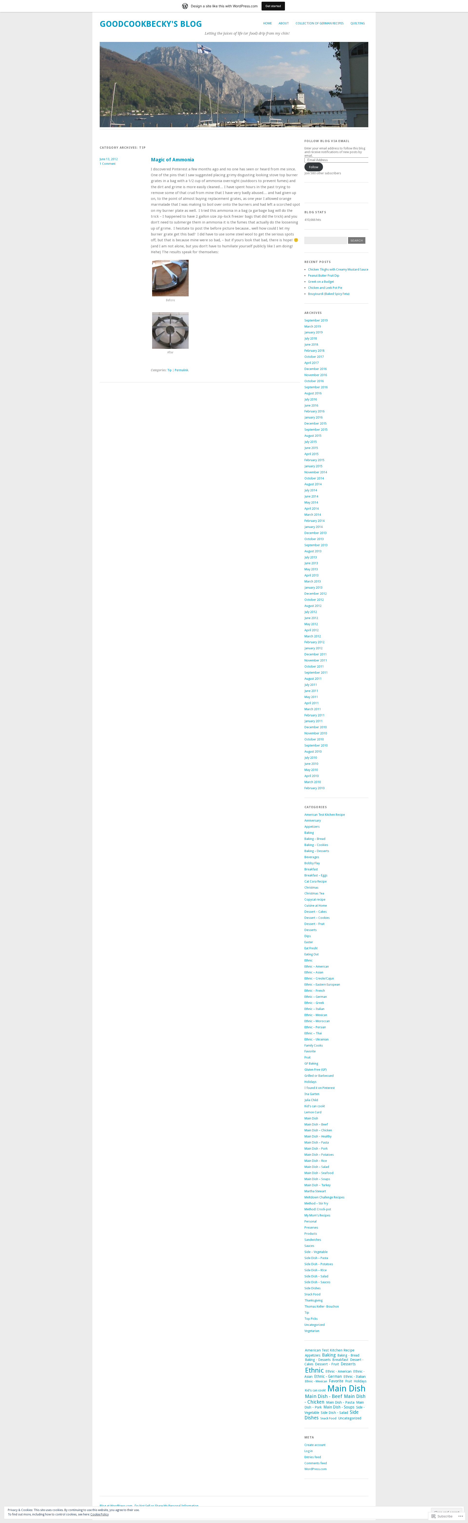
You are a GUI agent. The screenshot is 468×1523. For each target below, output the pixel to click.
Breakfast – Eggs (315, 875)
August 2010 (313, 751)
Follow (313, 167)
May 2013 (311, 569)
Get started (273, 6)
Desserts (310, 930)
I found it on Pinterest (319, 1088)
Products (310, 1233)
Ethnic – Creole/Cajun (319, 978)
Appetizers (312, 826)
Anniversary (312, 820)
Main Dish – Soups (317, 1179)
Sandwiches (312, 1240)
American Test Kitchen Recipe (324, 814)
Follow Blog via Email (327, 141)
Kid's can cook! (314, 1106)
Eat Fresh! (311, 948)
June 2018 (311, 344)
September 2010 (316, 745)
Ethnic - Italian (354, 1376)
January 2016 (313, 417)
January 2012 (313, 648)
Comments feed (315, 1463)
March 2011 (312, 709)
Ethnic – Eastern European (322, 984)
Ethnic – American (316, 966)
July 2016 (310, 399)
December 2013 (315, 533)
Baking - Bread (348, 1355)
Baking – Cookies (316, 845)
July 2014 (310, 490)
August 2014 (313, 484)
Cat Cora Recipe (315, 881)
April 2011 (311, 703)
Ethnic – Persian (315, 1027)
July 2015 (310, 442)
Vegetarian (311, 1331)
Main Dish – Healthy (318, 1136)
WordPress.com (315, 1469)
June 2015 (311, 448)
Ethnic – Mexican (315, 1015)
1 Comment (108, 163)
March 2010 (312, 782)
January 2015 (313, 466)
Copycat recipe (314, 899)
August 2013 (313, 551)
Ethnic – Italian (314, 1009)
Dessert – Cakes (315, 911)
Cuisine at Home (315, 905)
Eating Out (311, 954)
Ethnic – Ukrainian (316, 1039)
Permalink (181, 370)
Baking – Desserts (316, 851)
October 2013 (314, 539)
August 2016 (313, 393)
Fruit (307, 1057)
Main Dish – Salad (316, 1167)
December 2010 (315, 727)
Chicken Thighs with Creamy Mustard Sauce (338, 269)
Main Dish (311, 1118)
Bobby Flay (312, 863)
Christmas (311, 887)
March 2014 (312, 514)
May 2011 (311, 697)
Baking (309, 832)
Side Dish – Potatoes (318, 1264)
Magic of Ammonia (172, 160)
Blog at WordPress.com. (116, 1506)
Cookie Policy (99, 1514)
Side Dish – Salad (316, 1276)
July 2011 (310, 685)
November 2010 (315, 733)
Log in (308, 1451)
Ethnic (308, 960)
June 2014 (311, 496)
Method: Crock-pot (317, 1209)
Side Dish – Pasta (316, 1258)
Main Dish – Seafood (318, 1173)
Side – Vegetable (316, 1252)
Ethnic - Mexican (316, 1381)
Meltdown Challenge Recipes (324, 1197)
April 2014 (311, 508)
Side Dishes (312, 1288)
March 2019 (312, 326)
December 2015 (315, 423)
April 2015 (311, 454)
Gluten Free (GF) (315, 1069)
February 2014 (314, 521)
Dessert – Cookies (317, 918)
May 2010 (311, 770)
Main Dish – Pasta (316, 1142)
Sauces (309, 1246)
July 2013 (310, 557)
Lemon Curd (313, 1112)
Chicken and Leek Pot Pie (325, 288)
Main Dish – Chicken (318, 1130)
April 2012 (311, 630)
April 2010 (311, 776)
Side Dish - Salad (334, 1412)
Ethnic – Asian (313, 972)
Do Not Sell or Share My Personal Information (166, 1506)
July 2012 (310, 612)
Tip (169, 370)
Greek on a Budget (321, 281)
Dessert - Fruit (327, 1364)
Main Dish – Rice (315, 1161)
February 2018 (314, 350)
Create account (314, 1445)
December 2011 (315, 654)
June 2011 (311, 691)
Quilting (358, 23)
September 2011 (316, 672)
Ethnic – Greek (314, 1003)
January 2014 (313, 527)
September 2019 (316, 320)
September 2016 (316, 387)
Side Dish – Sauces (317, 1282)
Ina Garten (311, 1094)
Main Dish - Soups (338, 1407)
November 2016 (315, 375)
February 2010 (314, 788)
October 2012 (314, 599)
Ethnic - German (328, 1376)
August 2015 (313, 435)
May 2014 (311, 502)
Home (267, 23)
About (284, 23)
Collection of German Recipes (320, 23)
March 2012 (312, 636)
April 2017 (311, 363)
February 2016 (314, 411)
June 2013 (311, 563)
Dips (307, 936)
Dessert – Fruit (314, 924)
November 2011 (315, 660)
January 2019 (313, 332)
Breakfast (311, 869)
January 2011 (313, 721)
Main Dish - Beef (323, 1396)
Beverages (311, 857)
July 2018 (310, 338)
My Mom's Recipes (317, 1215)
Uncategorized (314, 1325)
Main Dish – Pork (316, 1148)
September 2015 (316, 429)
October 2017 (314, 357)
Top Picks (311, 1318)
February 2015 (314, 460)
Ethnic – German (315, 997)
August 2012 (313, 606)
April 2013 (311, 575)
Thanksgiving (313, 1300)
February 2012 (314, 642)
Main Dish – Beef (316, 1124)
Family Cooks (313, 1045)
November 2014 (315, 472)
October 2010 (314, 739)
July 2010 (310, 757)
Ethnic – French (314, 990)
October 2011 (314, 666)
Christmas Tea (314, 893)
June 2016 (311, 405)
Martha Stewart (315, 1191)
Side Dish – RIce (315, 1270)
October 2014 (314, 478)
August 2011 (313, 678)
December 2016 (315, 369)
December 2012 (315, 593)
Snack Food (312, 1294)
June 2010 (311, 764)
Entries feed (312, 1457)
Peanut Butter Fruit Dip (323, 275)
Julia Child (311, 1100)
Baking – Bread (314, 839)
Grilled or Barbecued (319, 1075)
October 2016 (314, 381)
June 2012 (311, 618)
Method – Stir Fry (316, 1203)
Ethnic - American (338, 1371)
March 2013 (312, 581)
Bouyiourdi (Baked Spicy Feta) (329, 294)
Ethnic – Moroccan (317, 1021)
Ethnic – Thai (313, 1033)
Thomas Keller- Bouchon (321, 1306)
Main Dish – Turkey (317, 1185)
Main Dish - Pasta (340, 1402)
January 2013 (313, 587)
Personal (310, 1221)
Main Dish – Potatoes (319, 1154)
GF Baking (311, 1063)
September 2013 (316, 545)
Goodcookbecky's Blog (151, 24)
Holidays (310, 1082)
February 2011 (314, 715)
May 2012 (311, 624)
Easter (308, 942)
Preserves (311, 1227)
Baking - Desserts (318, 1360)
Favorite (310, 1051)
